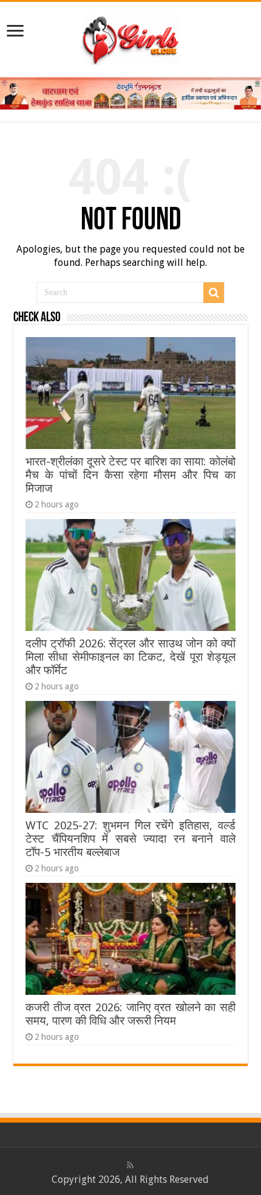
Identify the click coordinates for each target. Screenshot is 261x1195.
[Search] (213, 292)
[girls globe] (130, 37)
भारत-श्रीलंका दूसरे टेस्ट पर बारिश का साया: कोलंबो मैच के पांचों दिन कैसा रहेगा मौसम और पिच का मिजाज (130, 475)
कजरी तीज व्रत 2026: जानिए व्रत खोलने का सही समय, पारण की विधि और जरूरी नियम (130, 1014)
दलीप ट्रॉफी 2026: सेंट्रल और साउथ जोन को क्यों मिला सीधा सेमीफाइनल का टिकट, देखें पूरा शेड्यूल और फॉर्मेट (130, 657)
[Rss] (130, 1165)
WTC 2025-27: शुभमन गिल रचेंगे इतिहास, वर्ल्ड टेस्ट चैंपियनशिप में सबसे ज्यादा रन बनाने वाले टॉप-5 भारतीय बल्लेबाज (130, 839)
